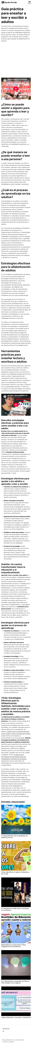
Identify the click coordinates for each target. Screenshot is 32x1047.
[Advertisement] (16, 60)
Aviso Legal (6, 1028)
